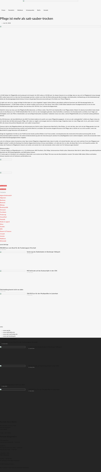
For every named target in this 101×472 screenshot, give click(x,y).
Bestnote (2, 202)
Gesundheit (3, 217)
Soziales (2, 226)
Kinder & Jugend (5, 222)
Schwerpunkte (30, 10)
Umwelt (2, 234)
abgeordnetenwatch (6, 195)
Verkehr (2, 236)
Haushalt (2, 219)
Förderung (3, 214)
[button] (1, 15)
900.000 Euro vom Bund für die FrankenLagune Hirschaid (18, 248)
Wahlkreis (20, 10)
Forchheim (3, 212)
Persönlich (11, 10)
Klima (1, 224)
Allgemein (3, 198)
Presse (3, 10)
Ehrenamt (3, 210)
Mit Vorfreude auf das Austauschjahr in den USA (42, 271)
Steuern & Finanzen (5, 231)
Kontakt (46, 10)
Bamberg (2, 200)
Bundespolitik (4, 207)
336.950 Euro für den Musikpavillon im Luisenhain (42, 293)
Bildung (2, 205)
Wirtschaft (3, 241)
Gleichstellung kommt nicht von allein (11, 289)
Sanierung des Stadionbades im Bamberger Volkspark (43, 252)
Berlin (38, 10)
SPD (1, 229)
